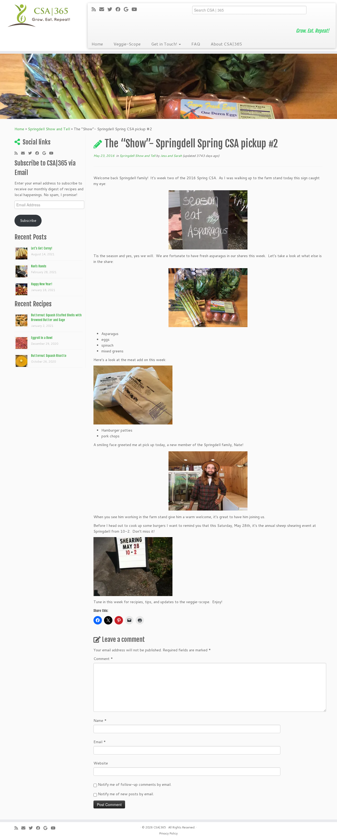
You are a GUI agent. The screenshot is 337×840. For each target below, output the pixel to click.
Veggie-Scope (127, 44)
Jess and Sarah (171, 155)
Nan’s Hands (38, 266)
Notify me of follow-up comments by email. (134, 784)
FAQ (195, 44)
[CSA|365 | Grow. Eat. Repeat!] (39, 16)
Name (100, 720)
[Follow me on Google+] (128, 9)
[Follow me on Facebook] (120, 9)
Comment (103, 658)
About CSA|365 (226, 44)
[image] (208, 219)
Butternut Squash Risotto (48, 356)
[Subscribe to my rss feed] (95, 9)
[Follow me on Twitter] (111, 9)
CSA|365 (159, 827)
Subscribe (28, 220)
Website (100, 763)
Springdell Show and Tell (49, 129)
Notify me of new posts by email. (126, 794)
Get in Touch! (164, 44)
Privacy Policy (168, 833)
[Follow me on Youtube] (136, 9)
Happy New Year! (41, 284)
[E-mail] (103, 9)
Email (99, 741)
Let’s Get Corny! (41, 248)
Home (97, 44)
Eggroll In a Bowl (41, 338)
